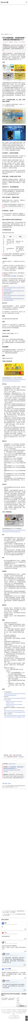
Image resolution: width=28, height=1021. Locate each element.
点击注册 (20, 756)
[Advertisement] (14, 18)
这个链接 (14, 276)
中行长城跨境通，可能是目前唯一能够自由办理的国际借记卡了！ (14, 39)
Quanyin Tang (12, 763)
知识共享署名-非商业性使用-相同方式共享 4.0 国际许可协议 (13, 786)
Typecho (15, 1017)
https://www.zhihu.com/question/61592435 (15, 698)
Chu (6, 932)
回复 (25, 929)
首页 (2, 34)
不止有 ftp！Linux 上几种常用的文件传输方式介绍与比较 (13, 914)
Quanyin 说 (15, 1015)
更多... (14, 1014)
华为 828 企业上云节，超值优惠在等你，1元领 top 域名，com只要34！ (14, 911)
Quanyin (19, 776)
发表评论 (22, 1006)
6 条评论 (16, 42)
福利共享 (6, 34)
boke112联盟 (8, 968)
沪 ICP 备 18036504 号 (14, 1018)
